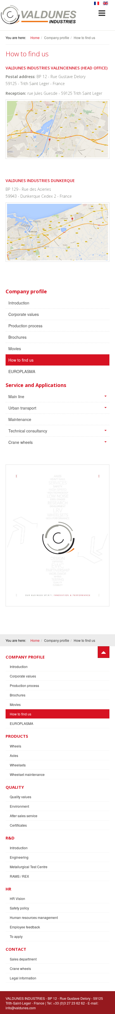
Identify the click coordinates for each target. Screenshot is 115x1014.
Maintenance (19, 419)
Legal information (23, 978)
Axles (14, 755)
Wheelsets (18, 765)
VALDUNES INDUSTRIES (25, 998)
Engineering (19, 857)
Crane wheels (20, 442)
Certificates (18, 825)
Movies (14, 348)
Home (35, 37)
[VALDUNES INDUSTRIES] (39, 14)
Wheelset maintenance (27, 774)
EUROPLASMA (21, 371)
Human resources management (34, 917)
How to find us (20, 360)
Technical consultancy (27, 431)
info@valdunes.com (21, 1007)
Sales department (23, 959)
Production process (25, 325)
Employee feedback (25, 927)
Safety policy (19, 908)
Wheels (15, 746)
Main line (16, 396)
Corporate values (23, 314)
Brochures (17, 337)
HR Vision (17, 898)
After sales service (23, 815)
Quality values (20, 796)
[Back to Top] (103, 652)
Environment (19, 806)
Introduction (18, 303)
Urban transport (22, 408)
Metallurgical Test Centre (28, 866)
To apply (16, 936)
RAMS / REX (19, 876)
